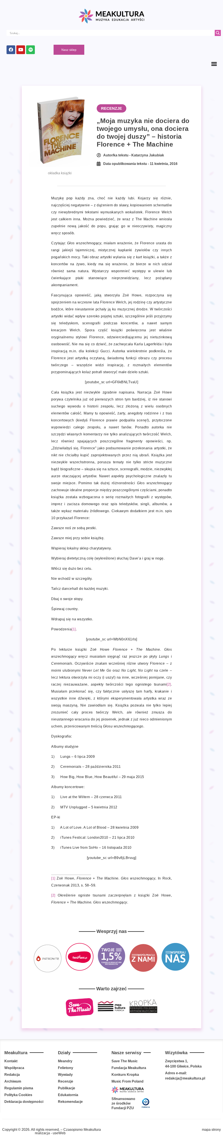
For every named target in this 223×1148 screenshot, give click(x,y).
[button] (214, 63)
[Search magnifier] (218, 33)
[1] (74, 629)
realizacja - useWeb (50, 1133)
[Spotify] (30, 49)
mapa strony (211, 1129)
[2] (169, 684)
